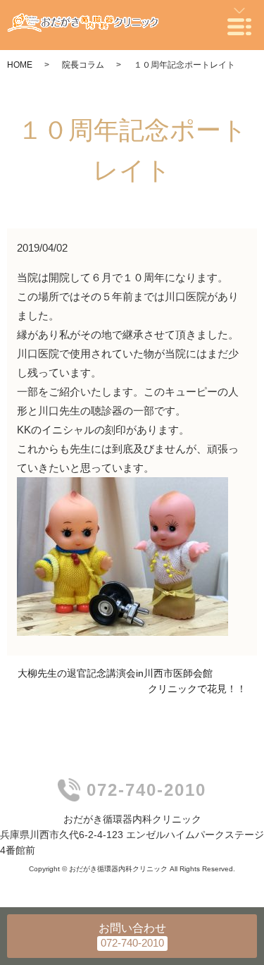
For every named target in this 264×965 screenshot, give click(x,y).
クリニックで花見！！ (197, 688)
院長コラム (83, 65)
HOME (19, 65)
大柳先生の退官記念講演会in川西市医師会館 (115, 673)
